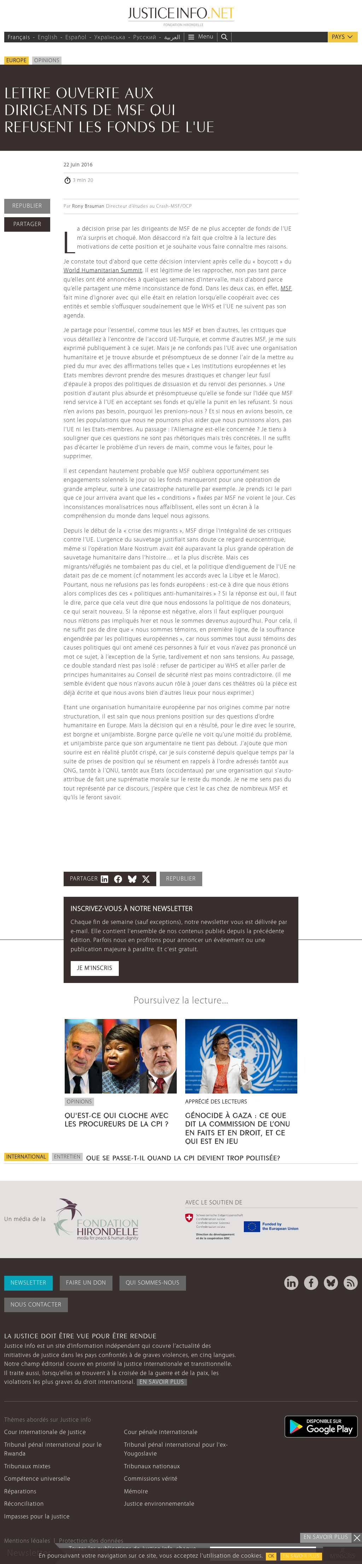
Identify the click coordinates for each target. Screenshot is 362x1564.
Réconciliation (24, 1504)
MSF (286, 289)
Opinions (46, 61)
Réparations (20, 1492)
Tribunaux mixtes (27, 1467)
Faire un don (86, 1283)
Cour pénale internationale (161, 1432)
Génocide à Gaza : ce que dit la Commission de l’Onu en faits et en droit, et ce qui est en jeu (237, 1127)
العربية (172, 38)
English (48, 38)
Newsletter (28, 1283)
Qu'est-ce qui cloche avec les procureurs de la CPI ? (117, 1118)
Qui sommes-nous (153, 1283)
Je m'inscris (94, 968)
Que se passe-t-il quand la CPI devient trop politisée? (183, 1157)
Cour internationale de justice (45, 1432)
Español (76, 38)
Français (19, 38)
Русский (144, 38)
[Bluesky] (331, 1283)
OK (271, 1556)
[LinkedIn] (291, 1283)
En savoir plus (301, 1556)
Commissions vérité (150, 1479)
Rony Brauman (88, 206)
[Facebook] (311, 1283)
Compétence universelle (37, 1479)
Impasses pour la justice (37, 1517)
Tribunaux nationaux (152, 1467)
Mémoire (136, 1492)
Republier (27, 206)
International (26, 1157)
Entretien (67, 1157)
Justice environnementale (159, 1504)
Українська (109, 38)
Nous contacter (36, 1305)
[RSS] (351, 1283)
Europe (16, 61)
